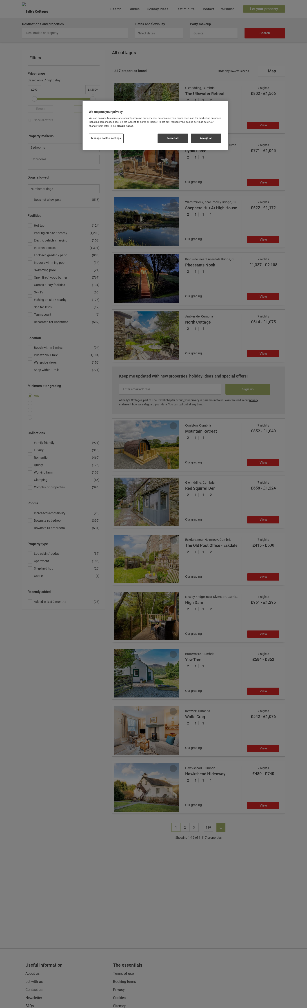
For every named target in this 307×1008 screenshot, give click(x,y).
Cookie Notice (125, 125)
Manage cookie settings (106, 138)
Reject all (173, 138)
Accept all (206, 138)
